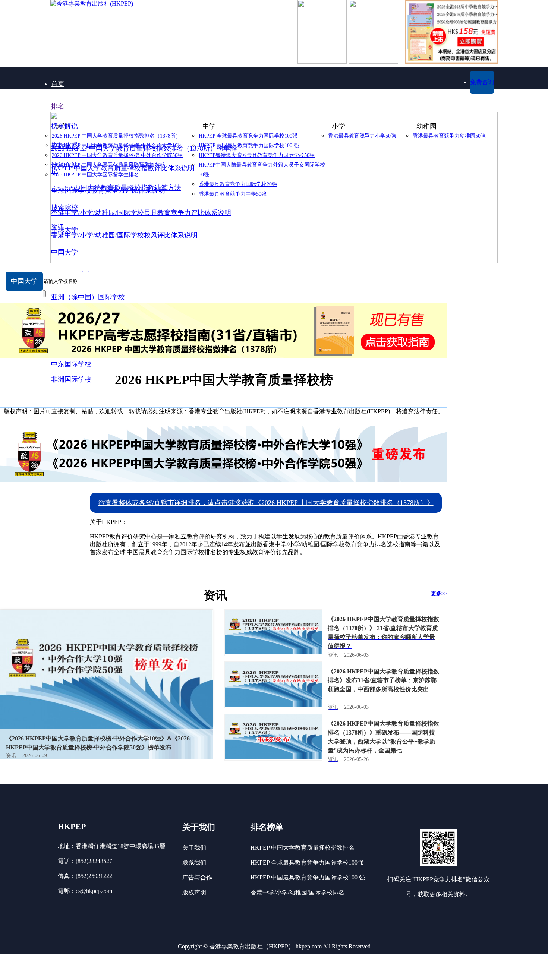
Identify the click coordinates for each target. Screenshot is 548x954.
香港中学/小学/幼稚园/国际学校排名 (297, 892)
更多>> (439, 593)
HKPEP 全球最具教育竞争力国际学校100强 (307, 862)
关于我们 (194, 847)
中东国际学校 (71, 364)
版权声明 (194, 892)
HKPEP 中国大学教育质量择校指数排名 (303, 847)
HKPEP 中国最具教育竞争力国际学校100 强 (308, 877)
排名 (57, 106)
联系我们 (194, 862)
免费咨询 (482, 82)
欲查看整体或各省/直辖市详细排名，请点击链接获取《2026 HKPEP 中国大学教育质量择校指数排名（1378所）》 (266, 502)
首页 (57, 84)
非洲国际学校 (71, 379)
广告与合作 (197, 877)
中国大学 (24, 281)
